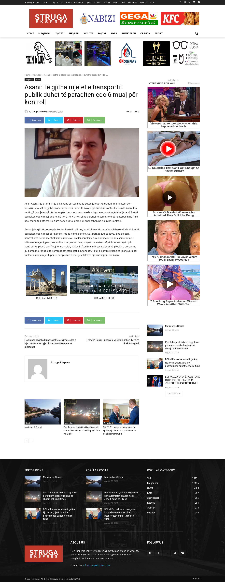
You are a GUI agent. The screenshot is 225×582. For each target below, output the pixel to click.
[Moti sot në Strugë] (43, 411)
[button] (196, 33)
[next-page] (32, 441)
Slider (38, 79)
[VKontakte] (183, 553)
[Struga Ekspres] (27, 111)
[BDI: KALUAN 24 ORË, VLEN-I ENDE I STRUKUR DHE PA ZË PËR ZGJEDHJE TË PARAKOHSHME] (155, 381)
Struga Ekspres (38, 111)
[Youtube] (198, 2)
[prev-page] (27, 441)
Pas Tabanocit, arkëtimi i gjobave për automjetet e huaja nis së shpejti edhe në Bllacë (82, 430)
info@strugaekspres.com (96, 565)
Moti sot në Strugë (33, 427)
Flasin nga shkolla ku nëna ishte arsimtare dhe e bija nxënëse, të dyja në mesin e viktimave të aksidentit (50, 343)
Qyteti (28, 423)
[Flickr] (166, 553)
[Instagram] (185, 2)
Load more (173, 393)
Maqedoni (37, 74)
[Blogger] (150, 553)
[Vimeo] (194, 2)
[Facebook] (180, 2)
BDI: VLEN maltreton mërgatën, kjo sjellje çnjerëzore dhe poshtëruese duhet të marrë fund (119, 430)
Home (27, 74)
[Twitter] (189, 2)
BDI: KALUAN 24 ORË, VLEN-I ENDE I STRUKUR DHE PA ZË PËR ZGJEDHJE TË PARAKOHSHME (182, 380)
